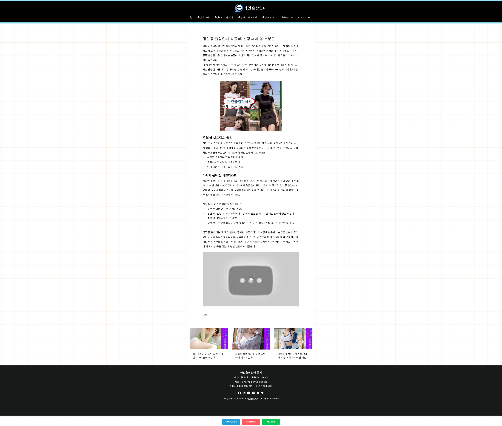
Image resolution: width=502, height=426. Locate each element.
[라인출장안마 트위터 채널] (262, 393)
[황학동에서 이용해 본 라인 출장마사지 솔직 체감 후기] (209, 338)
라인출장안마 (255, 7)
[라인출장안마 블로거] (239, 393)
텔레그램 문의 (231, 422)
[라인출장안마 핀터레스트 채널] (253, 393)
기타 (205, 314)
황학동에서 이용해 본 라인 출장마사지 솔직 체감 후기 (208, 356)
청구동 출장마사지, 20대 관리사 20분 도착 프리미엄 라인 (293, 356)
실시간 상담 (251, 422)
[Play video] (251, 279)
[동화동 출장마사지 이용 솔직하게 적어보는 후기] (251, 339)
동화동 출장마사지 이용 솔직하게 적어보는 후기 (250, 356)
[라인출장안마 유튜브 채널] (257, 393)
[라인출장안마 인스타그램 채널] (248, 393)
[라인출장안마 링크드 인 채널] (244, 393)
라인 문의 (271, 422)
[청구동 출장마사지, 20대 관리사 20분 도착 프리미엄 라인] (293, 338)
